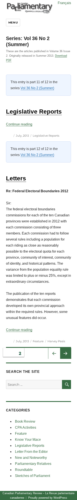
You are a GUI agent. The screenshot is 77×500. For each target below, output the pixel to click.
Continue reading (19, 124)
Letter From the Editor (31, 451)
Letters (16, 178)
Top (72, 494)
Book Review (25, 421)
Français (64, 3)
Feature (38, 341)
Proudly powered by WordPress (47, 497)
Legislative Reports (34, 111)
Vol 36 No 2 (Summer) (37, 88)
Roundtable (24, 470)
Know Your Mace (28, 439)
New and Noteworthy (31, 457)
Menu (13, 22)
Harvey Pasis (56, 341)
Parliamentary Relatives (33, 464)
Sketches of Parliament (32, 476)
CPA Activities (25, 427)
